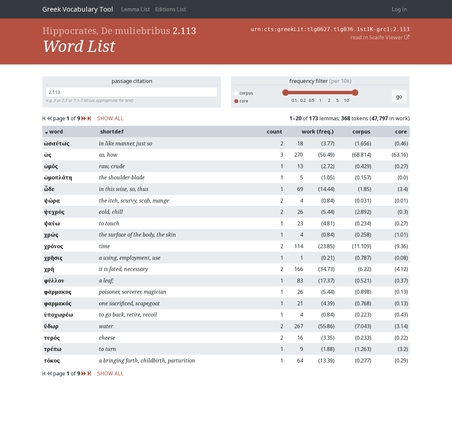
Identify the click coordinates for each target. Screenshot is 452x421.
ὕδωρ (51, 326)
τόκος (52, 360)
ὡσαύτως (56, 143)
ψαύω (52, 223)
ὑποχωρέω (58, 314)
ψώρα (52, 200)
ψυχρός (54, 211)
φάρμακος (57, 291)
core (244, 101)
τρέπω (53, 349)
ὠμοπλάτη (58, 177)
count (274, 131)
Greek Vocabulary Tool (77, 9)
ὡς (47, 154)
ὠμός (51, 166)
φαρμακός (57, 303)
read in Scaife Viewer (377, 37)
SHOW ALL (110, 118)
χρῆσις (53, 257)
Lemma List (135, 9)
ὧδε (49, 189)
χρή (49, 269)
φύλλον (54, 280)
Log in (399, 9)
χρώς (51, 234)
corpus (246, 93)
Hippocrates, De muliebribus (106, 30)
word (55, 131)
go (399, 96)
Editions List (170, 9)
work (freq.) (318, 131)
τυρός (52, 337)
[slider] (285, 92)
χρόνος (53, 246)
